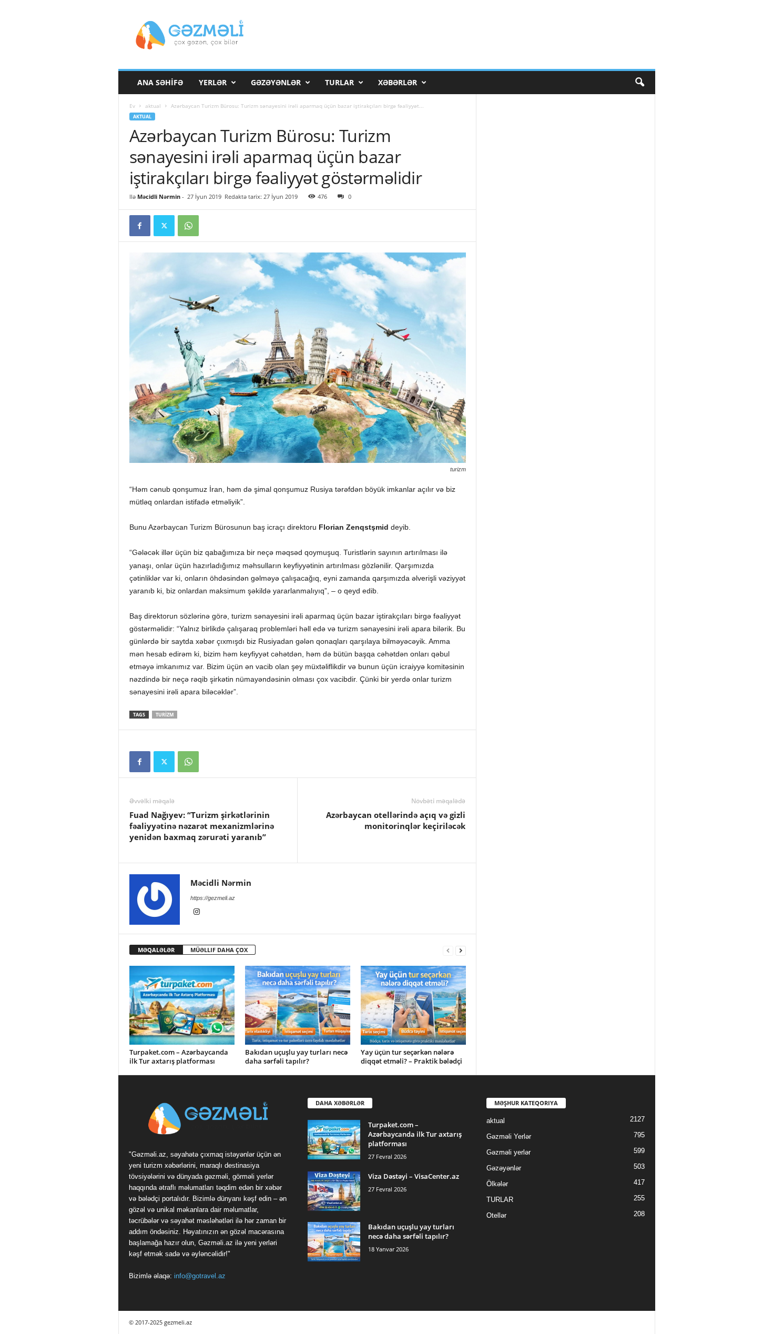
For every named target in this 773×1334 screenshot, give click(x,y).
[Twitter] (164, 225)
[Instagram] (196, 912)
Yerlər (213, 82)
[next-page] (460, 950)
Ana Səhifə (160, 82)
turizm (165, 714)
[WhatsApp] (188, 225)
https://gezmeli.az (212, 898)
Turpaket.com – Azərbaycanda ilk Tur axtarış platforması (178, 1056)
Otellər (496, 1215)
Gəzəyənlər (276, 82)
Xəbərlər (397, 82)
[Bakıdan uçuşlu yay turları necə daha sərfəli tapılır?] (297, 1005)
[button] (639, 82)
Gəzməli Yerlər (508, 1136)
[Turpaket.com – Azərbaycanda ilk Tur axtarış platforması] (182, 1005)
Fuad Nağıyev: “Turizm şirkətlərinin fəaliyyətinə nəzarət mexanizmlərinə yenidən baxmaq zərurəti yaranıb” (201, 826)
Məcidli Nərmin (158, 196)
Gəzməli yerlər (508, 1152)
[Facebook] (139, 225)
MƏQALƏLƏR (156, 950)
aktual (153, 105)
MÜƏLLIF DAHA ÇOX (219, 950)
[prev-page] (448, 950)
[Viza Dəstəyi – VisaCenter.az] (334, 1191)
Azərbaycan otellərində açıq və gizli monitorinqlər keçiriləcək (395, 820)
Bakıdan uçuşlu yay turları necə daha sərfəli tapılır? (296, 1056)
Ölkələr (497, 1184)
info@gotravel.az (200, 1276)
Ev (132, 105)
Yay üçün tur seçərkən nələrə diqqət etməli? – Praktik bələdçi (411, 1056)
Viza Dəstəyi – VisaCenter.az (413, 1176)
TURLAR (339, 82)
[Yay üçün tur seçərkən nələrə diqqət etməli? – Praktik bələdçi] (413, 1005)
